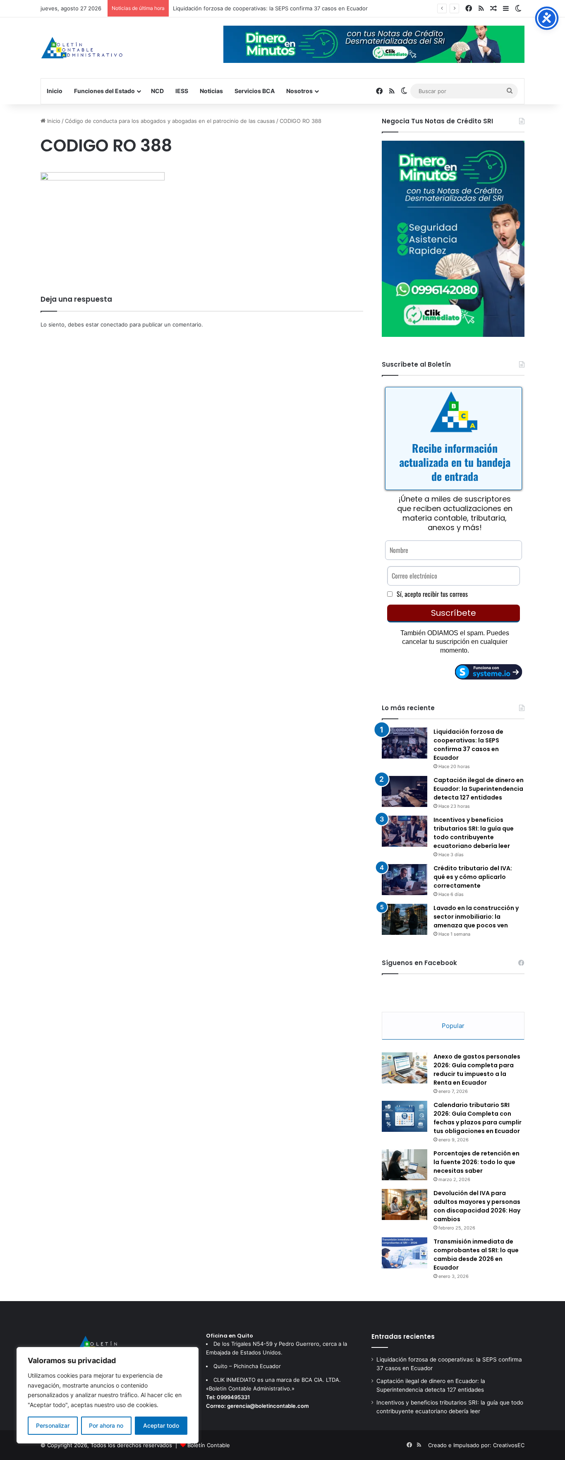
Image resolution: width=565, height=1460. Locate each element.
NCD (157, 90)
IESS (181, 90)
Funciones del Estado (104, 90)
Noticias (211, 90)
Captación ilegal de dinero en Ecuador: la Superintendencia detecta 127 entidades (478, 789)
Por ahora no (106, 1425)
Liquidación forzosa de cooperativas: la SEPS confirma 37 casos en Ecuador (270, 8)
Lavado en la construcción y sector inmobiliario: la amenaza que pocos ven (476, 916)
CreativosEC (508, 1445)
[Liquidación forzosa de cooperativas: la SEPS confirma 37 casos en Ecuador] (404, 743)
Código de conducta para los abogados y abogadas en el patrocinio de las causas (170, 121)
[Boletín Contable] (82, 48)
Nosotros (299, 90)
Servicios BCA (255, 90)
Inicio (54, 90)
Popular (453, 1026)
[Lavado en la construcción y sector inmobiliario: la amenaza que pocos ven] (404, 919)
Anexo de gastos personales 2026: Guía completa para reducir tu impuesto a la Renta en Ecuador (476, 1069)
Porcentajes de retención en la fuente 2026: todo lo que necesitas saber (476, 1162)
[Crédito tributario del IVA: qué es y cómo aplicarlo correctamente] (404, 879)
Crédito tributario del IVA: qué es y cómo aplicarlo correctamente (472, 877)
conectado (114, 324)
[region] (108, 1395)
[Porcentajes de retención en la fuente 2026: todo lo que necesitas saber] (404, 1164)
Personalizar (52, 1425)
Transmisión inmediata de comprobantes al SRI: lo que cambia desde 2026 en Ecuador (476, 1254)
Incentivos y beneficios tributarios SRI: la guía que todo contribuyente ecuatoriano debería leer (473, 833)
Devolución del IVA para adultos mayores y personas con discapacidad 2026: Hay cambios (476, 1206)
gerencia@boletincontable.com (268, 1405)
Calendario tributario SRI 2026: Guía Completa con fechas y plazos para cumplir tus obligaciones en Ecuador (477, 1118)
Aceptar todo (161, 1425)
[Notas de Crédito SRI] (453, 334)
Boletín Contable (208, 1445)
